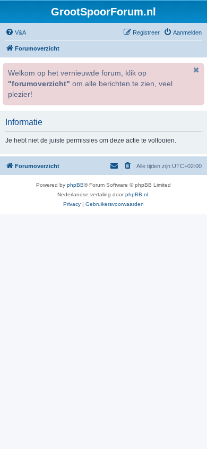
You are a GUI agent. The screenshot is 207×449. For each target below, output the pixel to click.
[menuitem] (15, 32)
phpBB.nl (136, 194)
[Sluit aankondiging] (195, 69)
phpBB (75, 185)
